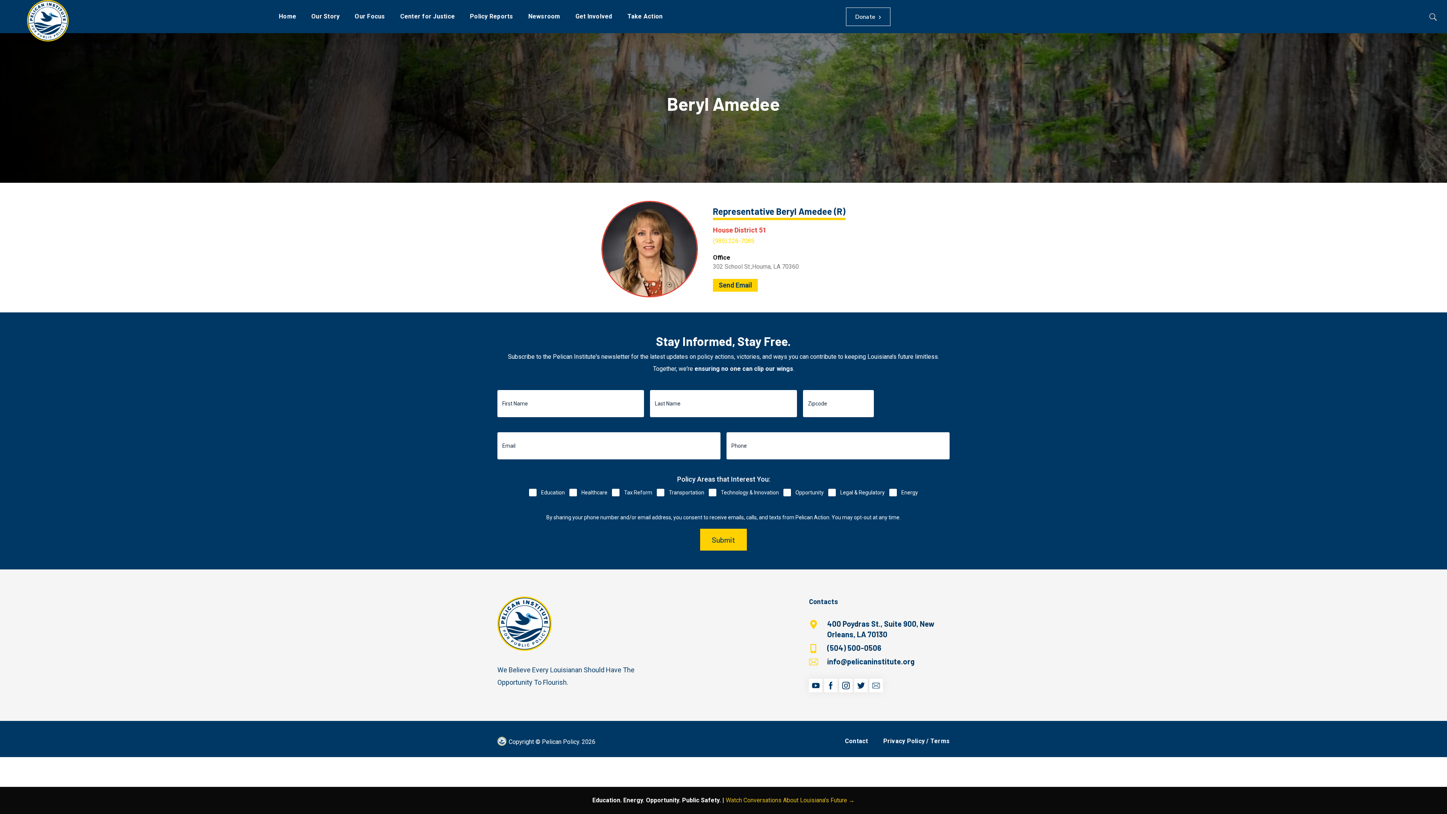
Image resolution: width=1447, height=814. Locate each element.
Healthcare (594, 493)
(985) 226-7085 (733, 241)
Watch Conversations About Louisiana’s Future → (790, 800)
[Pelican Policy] (48, 20)
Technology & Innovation (750, 493)
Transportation (686, 493)
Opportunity (809, 493)
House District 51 (739, 230)
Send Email (735, 285)
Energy (909, 493)
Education (553, 493)
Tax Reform (638, 493)
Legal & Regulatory (862, 493)
